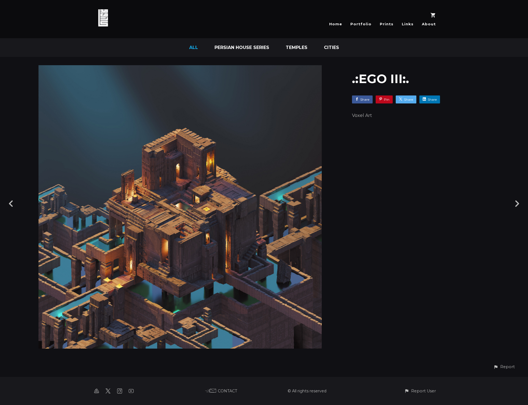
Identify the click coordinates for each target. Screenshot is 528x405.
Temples (296, 47)
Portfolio (361, 24)
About (429, 24)
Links (408, 24)
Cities (331, 47)
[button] (504, 367)
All (193, 47)
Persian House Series (242, 47)
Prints (387, 24)
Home (335, 24)
